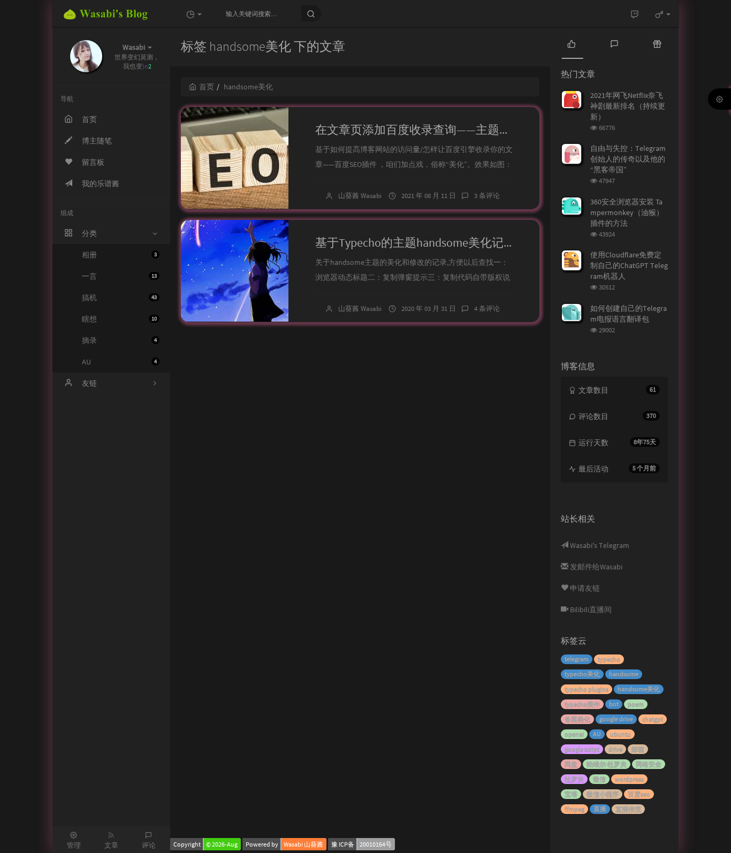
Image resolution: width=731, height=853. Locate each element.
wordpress (629, 779)
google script (582, 749)
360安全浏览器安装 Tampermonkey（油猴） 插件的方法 (627, 212)
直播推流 (628, 809)
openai (574, 734)
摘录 (119, 340)
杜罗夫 (574, 779)
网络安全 (648, 764)
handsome (623, 674)
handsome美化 (639, 689)
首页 (206, 87)
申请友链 (584, 588)
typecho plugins (586, 689)
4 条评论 (487, 308)
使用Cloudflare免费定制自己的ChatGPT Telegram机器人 (629, 265)
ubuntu (620, 734)
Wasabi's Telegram (598, 545)
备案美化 (577, 719)
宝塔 (571, 794)
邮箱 (637, 749)
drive (615, 749)
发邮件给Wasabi (595, 567)
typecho (609, 659)
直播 (599, 809)
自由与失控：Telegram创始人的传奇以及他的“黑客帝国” (628, 158)
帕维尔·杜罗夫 (607, 764)
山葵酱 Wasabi (360, 195)
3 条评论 (487, 195)
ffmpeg (574, 809)
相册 (119, 255)
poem (636, 704)
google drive (616, 719)
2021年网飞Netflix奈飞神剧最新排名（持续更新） (627, 105)
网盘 (571, 764)
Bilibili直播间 (590, 609)
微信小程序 (603, 794)
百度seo (639, 794)
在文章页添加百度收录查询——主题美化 (419, 129)
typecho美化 (582, 674)
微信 (599, 779)
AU (119, 362)
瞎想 (119, 319)
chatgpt (652, 719)
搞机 (119, 297)
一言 (119, 276)
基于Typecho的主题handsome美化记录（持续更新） (450, 242)
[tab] (571, 43)
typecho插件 (582, 704)
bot (614, 704)
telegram (577, 659)
